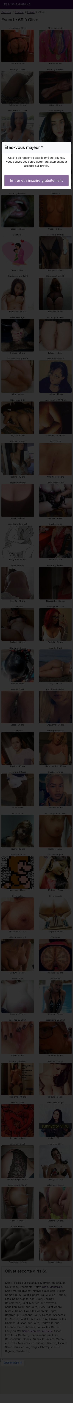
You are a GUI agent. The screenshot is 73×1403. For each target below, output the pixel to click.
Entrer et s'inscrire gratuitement (36, 180)
